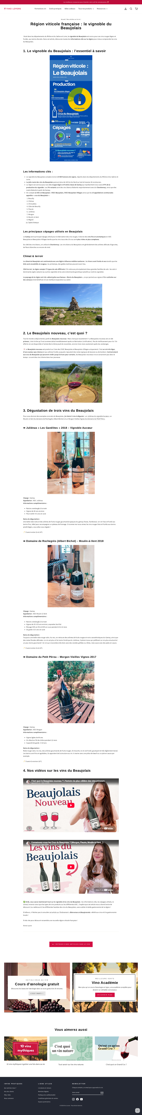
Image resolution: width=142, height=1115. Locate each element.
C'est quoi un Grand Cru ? (116, 1064)
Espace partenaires (44, 1102)
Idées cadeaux (70, 8)
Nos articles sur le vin (73, 19)
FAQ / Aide (7, 1095)
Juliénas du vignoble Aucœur (98, 416)
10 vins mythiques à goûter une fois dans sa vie (26, 1064)
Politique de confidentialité (46, 1095)
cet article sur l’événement (70, 912)
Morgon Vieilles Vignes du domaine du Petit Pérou (86, 419)
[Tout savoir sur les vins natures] (71, 1048)
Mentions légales (43, 1091)
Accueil (63, 19)
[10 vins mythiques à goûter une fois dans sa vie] (25, 1048)
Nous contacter (9, 1098)
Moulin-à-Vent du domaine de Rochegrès (38, 419)
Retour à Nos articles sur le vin (72, 944)
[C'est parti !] (37, 987)
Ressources (101, 8)
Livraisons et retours (44, 1088)
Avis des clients (9, 1091)
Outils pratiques (55, 8)
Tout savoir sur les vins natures (71, 1064)
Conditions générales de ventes (48, 1098)
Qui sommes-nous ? (10, 1088)
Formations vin (40, 8)
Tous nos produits (85, 8)
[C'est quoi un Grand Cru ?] (116, 1048)
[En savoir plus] (105, 987)
